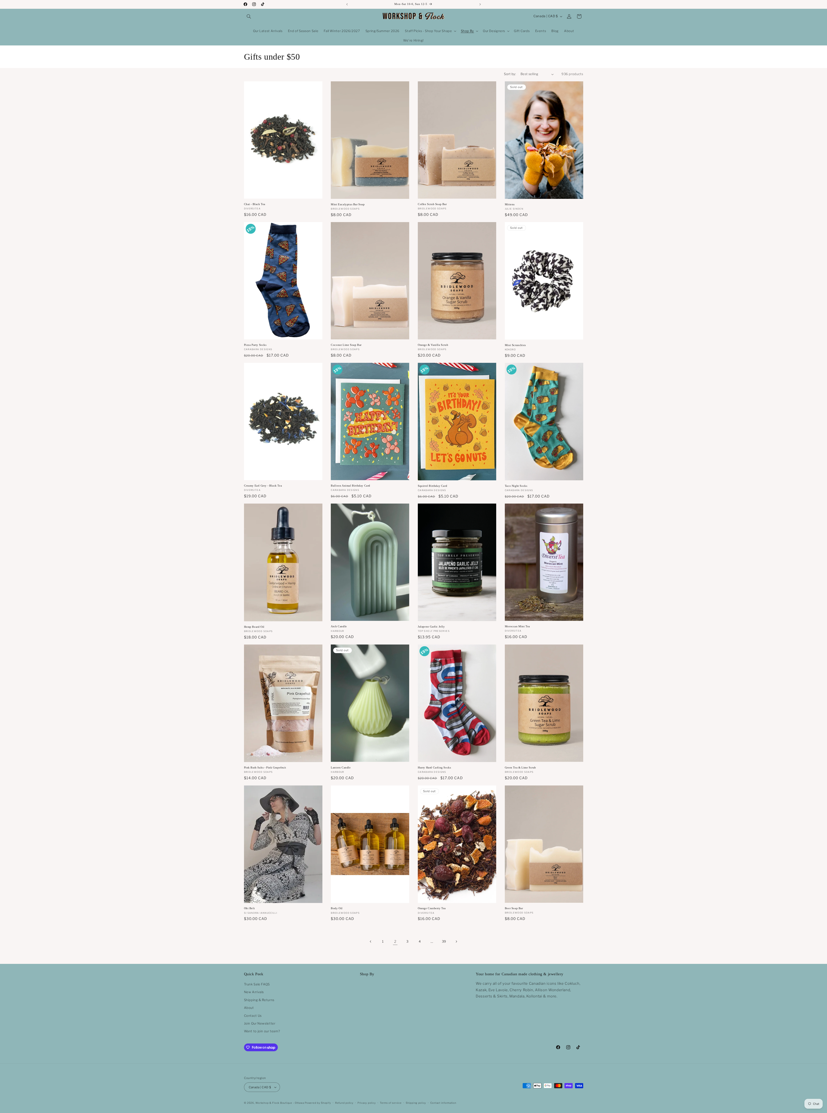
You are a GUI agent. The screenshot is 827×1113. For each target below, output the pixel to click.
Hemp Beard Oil (254, 626)
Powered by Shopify (318, 1102)
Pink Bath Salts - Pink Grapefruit (265, 767)
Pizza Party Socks (255, 344)
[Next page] (456, 941)
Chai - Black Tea (255, 204)
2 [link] (395, 941)
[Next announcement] (480, 4)
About (249, 1008)
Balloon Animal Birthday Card (350, 485)
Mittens (510, 204)
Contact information (443, 1102)
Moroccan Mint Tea (517, 626)
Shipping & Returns (259, 1000)
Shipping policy (416, 1102)
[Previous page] (371, 941)
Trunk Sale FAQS (257, 984)
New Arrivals (254, 992)
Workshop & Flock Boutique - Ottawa (279, 1102)
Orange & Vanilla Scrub (433, 344)
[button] (249, 16)
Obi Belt (249, 908)
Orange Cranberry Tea (432, 908)
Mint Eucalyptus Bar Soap (348, 204)
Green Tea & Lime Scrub (520, 767)
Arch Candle (339, 626)
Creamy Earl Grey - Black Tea (263, 485)
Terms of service (391, 1102)
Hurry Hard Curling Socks (434, 767)
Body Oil (337, 908)
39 (444, 941)
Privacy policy (367, 1102)
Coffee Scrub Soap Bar (432, 204)
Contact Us (253, 1016)
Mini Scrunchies (515, 345)
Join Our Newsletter (259, 1023)
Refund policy (344, 1102)
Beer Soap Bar (514, 908)
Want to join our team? (262, 1031)
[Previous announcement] (347, 4)
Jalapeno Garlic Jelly (431, 626)
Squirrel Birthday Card (432, 485)
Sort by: (510, 74)
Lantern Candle (341, 767)
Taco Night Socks (516, 485)
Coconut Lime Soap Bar (346, 344)
